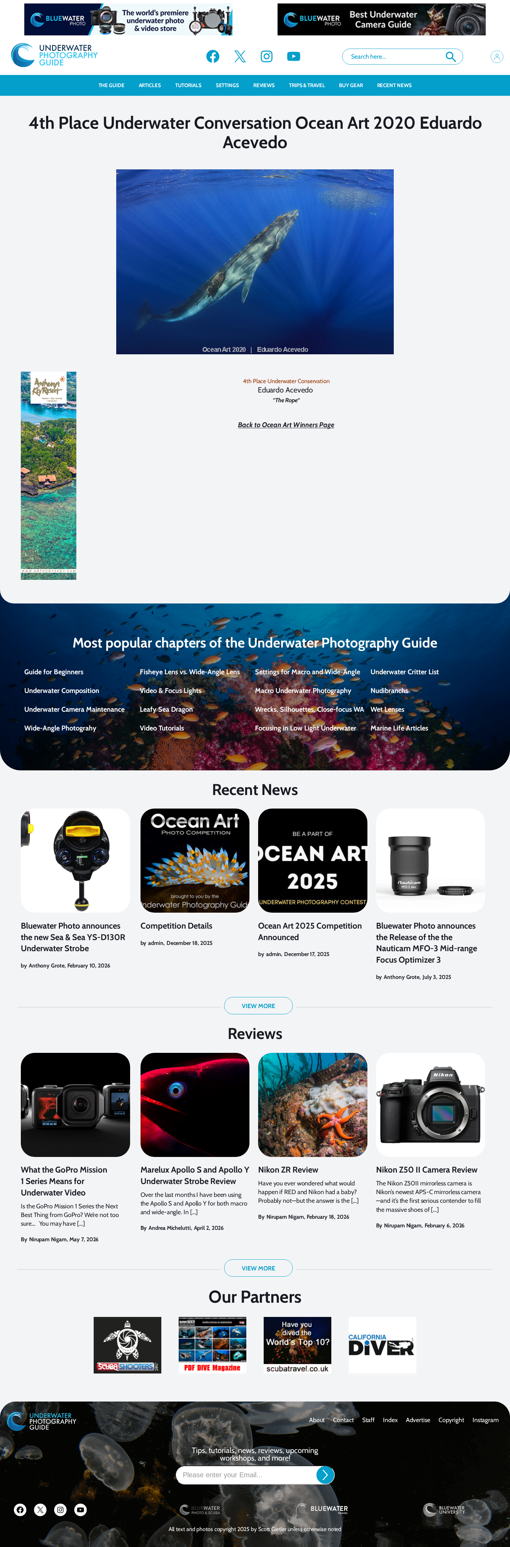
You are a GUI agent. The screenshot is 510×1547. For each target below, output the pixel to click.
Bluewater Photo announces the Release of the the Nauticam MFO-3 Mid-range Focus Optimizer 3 (426, 943)
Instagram (486, 1419)
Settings (227, 85)
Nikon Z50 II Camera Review (426, 1170)
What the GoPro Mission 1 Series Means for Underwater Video (64, 1181)
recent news (394, 85)
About (317, 1419)
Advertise (418, 1419)
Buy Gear (351, 85)
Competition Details (176, 926)
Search (451, 57)
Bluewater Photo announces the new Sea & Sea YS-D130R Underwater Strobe (73, 937)
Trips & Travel (307, 85)
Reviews (264, 85)
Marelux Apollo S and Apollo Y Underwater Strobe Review (195, 1175)
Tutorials (188, 85)
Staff (368, 1419)
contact (343, 1419)
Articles (150, 85)
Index (390, 1419)
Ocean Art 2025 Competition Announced (310, 931)
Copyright (451, 1419)
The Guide (112, 85)
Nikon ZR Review (288, 1170)
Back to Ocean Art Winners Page (286, 425)
